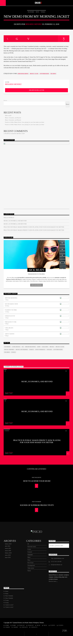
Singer (49, 349)
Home (6, 591)
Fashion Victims (11, 310)
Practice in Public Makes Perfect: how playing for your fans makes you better (24, 122)
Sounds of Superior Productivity (37, 505)
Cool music (16, 346)
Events (7, 430)
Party (32, 349)
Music (29, 557)
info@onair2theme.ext (56, 564)
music (52, 346)
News (37, 12)
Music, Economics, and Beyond (13, 117)
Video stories (31, 568)
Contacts (24, 627)
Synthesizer (44, 73)
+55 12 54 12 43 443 (56, 561)
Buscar (5, 100)
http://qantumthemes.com (57, 558)
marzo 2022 (8, 548)
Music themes (9, 349)
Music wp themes (22, 349)
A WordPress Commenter (10, 133)
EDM (38, 346)
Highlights (30, 554)
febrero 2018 (8, 553)
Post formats (40, 349)
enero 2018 (8, 555)
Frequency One (10, 322)
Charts (7, 627)
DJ (5, 371)
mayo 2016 (8, 557)
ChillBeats (9, 328)
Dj (23, 346)
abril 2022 (7, 546)
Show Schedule (9, 596)
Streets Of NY (10, 316)
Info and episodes (36, 285)
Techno (53, 73)
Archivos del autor (36, 90)
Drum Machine (23, 73)
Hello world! (8, 115)
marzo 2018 (8, 550)
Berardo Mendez (33, 24)
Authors (7, 346)
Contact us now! (9, 605)
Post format (30, 562)
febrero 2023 (8, 544)
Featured (31, 12)
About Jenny (9, 334)
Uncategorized (31, 565)
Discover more (52, 581)
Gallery (45, 346)
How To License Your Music (37, 481)
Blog (38, 625)
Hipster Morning (11, 298)
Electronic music (32, 546)
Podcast (22, 625)
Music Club (34, 73)
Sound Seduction (11, 304)
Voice (13, 352)
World (43, 12)
